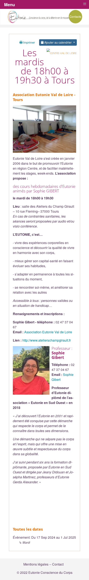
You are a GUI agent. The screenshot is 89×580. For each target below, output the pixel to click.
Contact (58, 564)
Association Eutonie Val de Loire (48, 332)
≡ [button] (84, 4)
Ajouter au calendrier (57, 42)
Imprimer (28, 42)
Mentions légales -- (37, 564)
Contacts (75, 16)
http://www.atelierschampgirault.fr (46, 340)
